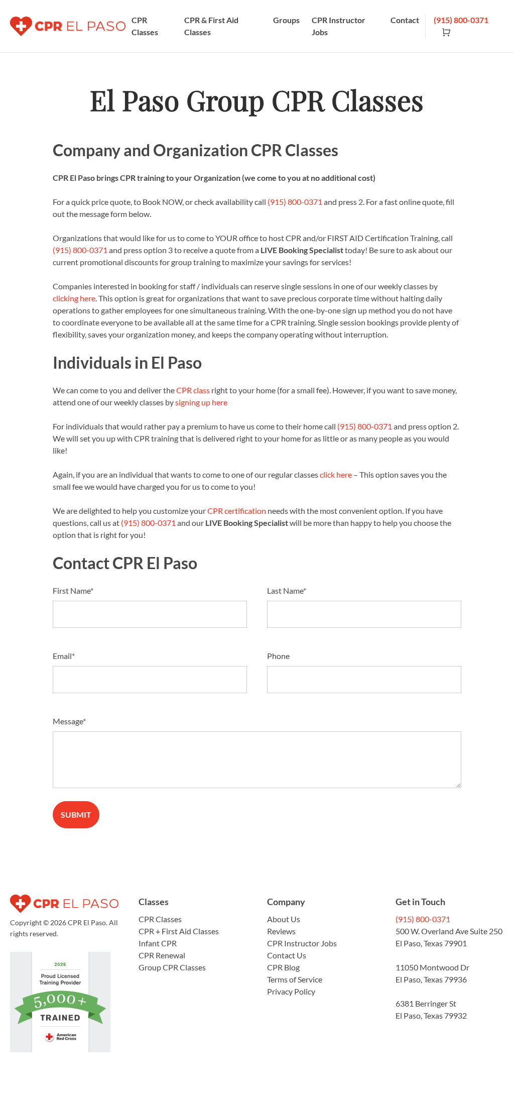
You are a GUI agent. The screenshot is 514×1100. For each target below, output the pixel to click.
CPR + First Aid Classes (179, 931)
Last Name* (286, 590)
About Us (283, 919)
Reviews (281, 931)
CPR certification (236, 510)
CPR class (193, 390)
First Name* (73, 590)
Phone (278, 656)
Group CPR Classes (172, 967)
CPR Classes (145, 26)
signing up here (201, 402)
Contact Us (286, 955)
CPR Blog (283, 967)
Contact (405, 20)
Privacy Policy (291, 991)
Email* (64, 656)
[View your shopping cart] (442, 32)
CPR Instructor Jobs (338, 26)
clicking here (74, 298)
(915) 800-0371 (461, 20)
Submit (76, 814)
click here (336, 474)
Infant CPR (158, 943)
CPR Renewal (162, 955)
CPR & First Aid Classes (211, 26)
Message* (69, 721)
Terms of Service (294, 979)
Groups (286, 20)
